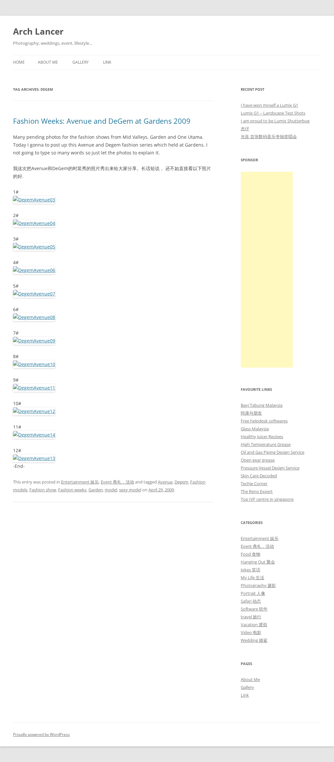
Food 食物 (250, 554)
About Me (48, 62)
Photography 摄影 (258, 585)
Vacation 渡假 (254, 624)
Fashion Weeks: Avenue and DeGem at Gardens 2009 (101, 121)
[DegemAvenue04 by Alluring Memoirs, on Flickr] (34, 223)
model (111, 490)
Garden (95, 490)
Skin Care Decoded (259, 476)
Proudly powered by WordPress (41, 734)
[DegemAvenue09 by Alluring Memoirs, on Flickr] (34, 341)
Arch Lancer (38, 31)
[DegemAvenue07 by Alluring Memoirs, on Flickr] (34, 294)
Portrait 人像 (253, 593)
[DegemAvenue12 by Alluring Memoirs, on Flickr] (34, 411)
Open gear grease (258, 460)
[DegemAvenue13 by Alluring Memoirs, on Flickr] (34, 458)
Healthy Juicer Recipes (262, 436)
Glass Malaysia (255, 429)
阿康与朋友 (251, 413)
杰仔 (245, 129)
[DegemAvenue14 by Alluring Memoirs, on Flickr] (34, 435)
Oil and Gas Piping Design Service (272, 452)
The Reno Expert (257, 491)
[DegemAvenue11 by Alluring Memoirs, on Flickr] (34, 388)
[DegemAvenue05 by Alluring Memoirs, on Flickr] (34, 247)
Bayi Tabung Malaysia (261, 405)
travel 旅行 (251, 617)
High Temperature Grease (266, 444)
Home (19, 62)
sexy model (130, 490)
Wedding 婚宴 (254, 640)
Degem (181, 482)
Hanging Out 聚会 (258, 562)
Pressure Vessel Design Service (270, 468)
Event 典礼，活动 (117, 482)
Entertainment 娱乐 (80, 482)
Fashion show (42, 490)
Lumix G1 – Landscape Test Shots (273, 113)
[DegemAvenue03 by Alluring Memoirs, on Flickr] (34, 200)
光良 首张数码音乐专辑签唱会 (269, 136)
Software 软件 (254, 609)
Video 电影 (251, 632)
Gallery (80, 62)
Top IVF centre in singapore (267, 499)
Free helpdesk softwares (264, 421)
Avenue (165, 482)
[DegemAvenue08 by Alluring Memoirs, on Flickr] (34, 317)
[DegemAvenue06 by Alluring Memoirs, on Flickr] (34, 270)
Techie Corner (254, 483)
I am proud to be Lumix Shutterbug (275, 121)
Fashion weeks (72, 490)
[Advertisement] (267, 270)
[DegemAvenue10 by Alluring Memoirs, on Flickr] (34, 364)
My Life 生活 (252, 577)
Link (107, 62)
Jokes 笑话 (250, 570)
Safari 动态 (251, 601)
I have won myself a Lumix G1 (269, 105)
